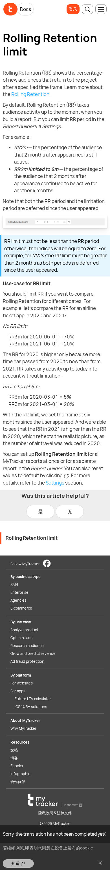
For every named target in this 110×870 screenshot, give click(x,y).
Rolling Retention (30, 94)
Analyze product (24, 629)
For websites (21, 683)
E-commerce (21, 608)
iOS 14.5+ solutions (31, 706)
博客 (14, 757)
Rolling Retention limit (32, 538)
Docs (25, 9)
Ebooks (16, 765)
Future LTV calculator (33, 698)
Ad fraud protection (27, 661)
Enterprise (19, 592)
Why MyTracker (23, 728)
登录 (73, 9)
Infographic (20, 773)
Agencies (18, 600)
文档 (14, 750)
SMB (14, 584)
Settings (55, 482)
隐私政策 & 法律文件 (55, 812)
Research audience (27, 645)
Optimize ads (21, 637)
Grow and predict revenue (33, 653)
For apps (17, 690)
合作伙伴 (17, 781)
